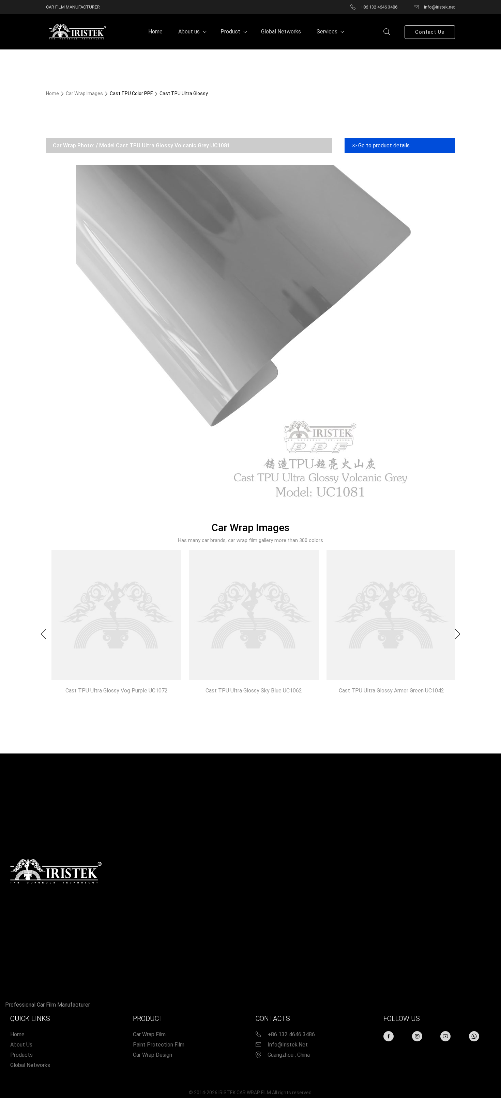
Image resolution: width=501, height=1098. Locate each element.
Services (327, 31)
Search (386, 31)
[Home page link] (76, 31)
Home (155, 31)
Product (230, 31)
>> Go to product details (380, 145)
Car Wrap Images (85, 93)
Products (21, 1055)
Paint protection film (158, 1044)
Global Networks (281, 31)
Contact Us (429, 32)
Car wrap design (152, 1055)
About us (189, 31)
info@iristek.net (288, 1044)
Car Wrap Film (149, 1034)
